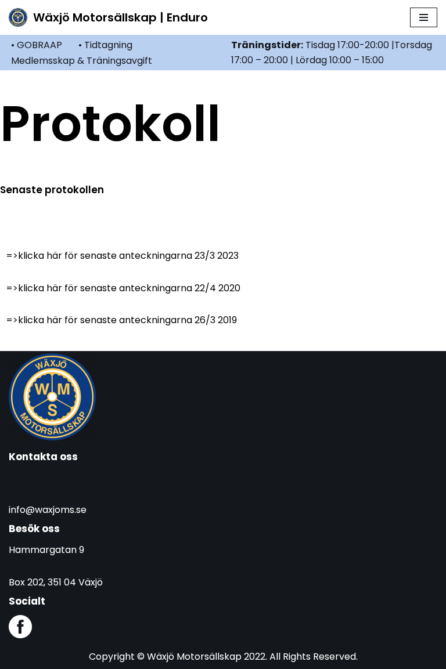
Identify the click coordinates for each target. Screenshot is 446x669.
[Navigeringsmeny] (423, 17)
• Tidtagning (105, 45)
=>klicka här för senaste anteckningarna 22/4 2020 (123, 288)
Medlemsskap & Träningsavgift (81, 60)
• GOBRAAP (36, 45)
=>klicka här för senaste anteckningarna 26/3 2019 (121, 320)
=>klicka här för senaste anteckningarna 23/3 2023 (122, 255)
